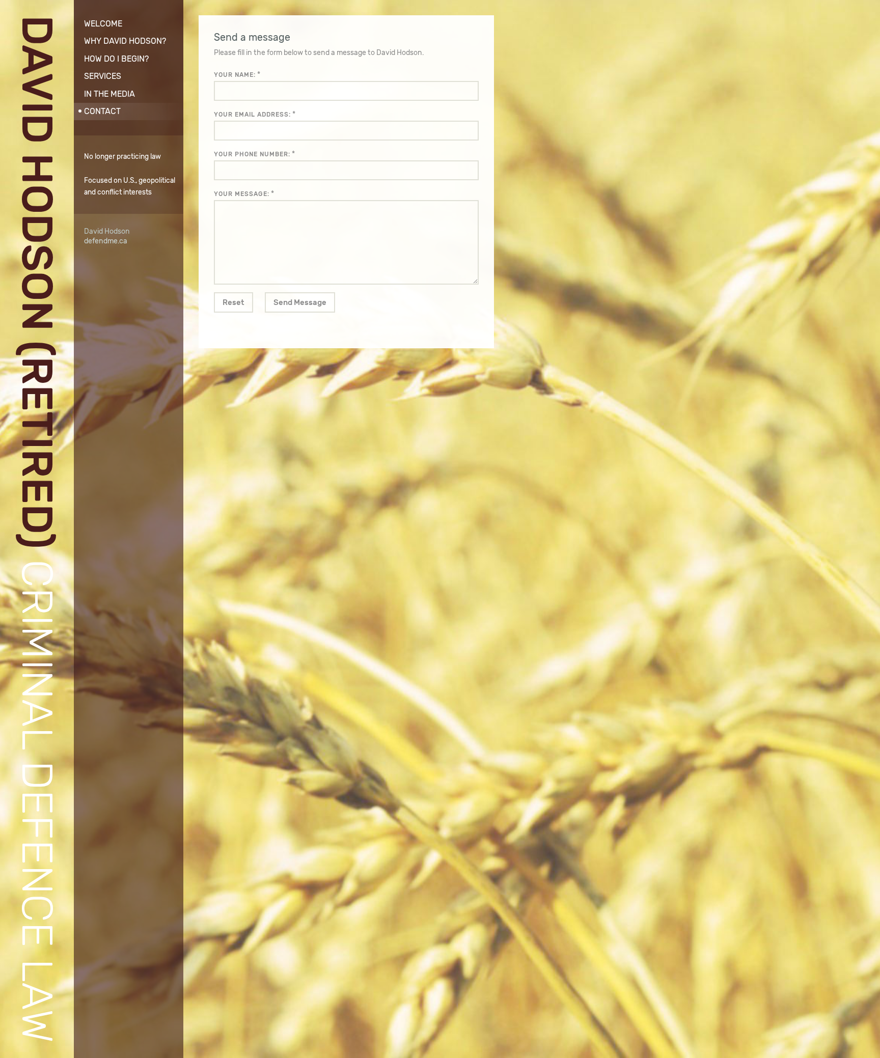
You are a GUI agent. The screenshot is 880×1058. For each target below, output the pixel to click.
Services (102, 76)
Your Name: (235, 74)
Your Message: (241, 194)
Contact (102, 111)
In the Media (109, 94)
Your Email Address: (252, 114)
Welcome (103, 24)
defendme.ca (105, 241)
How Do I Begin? (116, 59)
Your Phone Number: (252, 154)
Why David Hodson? (125, 41)
